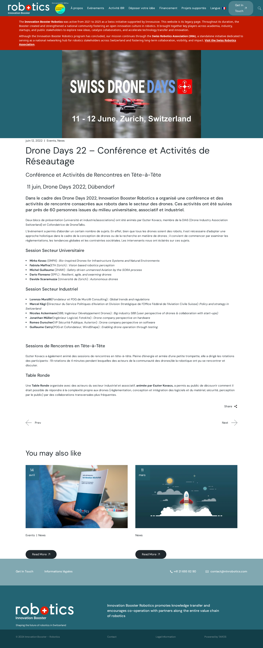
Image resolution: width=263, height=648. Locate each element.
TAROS (222, 636)
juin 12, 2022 (34, 141)
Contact (111, 636)
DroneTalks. (77, 225)
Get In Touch (24, 571)
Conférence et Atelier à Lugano (51, 542)
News (61, 141)
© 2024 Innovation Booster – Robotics (38, 636)
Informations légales (58, 571)
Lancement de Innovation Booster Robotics (170, 542)
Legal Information (166, 636)
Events (51, 141)
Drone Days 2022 (79, 198)
